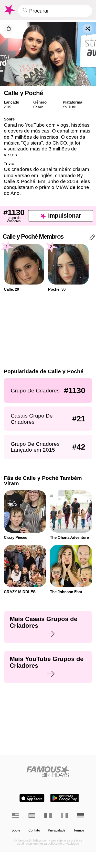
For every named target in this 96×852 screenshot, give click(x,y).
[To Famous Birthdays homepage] (9, 10)
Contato (34, 830)
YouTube (69, 107)
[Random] (87, 28)
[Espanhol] (32, 815)
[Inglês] (15, 815)
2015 (7, 107)
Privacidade (56, 830)
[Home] (48, 771)
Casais (38, 107)
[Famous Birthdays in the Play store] (64, 798)
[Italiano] (64, 815)
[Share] (9, 28)
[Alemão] (80, 815)
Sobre (16, 830)
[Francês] (48, 815)
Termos (78, 830)
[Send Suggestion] (92, 238)
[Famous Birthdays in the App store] (32, 798)
